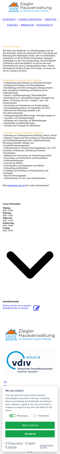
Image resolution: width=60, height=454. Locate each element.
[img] (30, 7)
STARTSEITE (9, 19)
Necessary (22, 415)
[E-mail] (5, 382)
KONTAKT (12, 25)
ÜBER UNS (50, 19)
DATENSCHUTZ (44, 25)
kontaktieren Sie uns (16, 185)
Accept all (30, 433)
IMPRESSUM (27, 25)
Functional (43, 415)
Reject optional (30, 425)
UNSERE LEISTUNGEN (30, 19)
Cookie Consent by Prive (46, 446)
